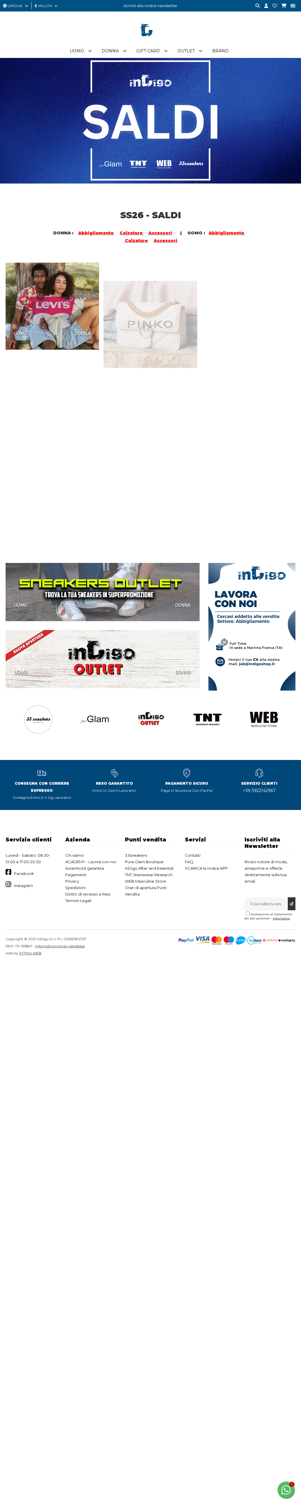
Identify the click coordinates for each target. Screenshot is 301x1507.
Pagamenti (75, 874)
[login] (264, 6)
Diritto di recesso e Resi (87, 894)
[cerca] (255, 6)
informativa (281, 918)
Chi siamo (74, 855)
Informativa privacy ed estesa (60, 946)
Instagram (23, 885)
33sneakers (136, 855)
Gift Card (148, 51)
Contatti (192, 855)
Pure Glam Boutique (144, 861)
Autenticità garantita (84, 868)
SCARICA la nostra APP (206, 868)
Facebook (24, 873)
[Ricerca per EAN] (290, 6)
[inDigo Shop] (150, 41)
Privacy (72, 881)
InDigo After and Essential (149, 868)
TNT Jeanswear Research (149, 874)
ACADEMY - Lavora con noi (90, 861)
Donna (110, 51)
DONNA (82, 333)
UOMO (20, 333)
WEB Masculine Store (145, 881)
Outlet (186, 51)
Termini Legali (78, 900)
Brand (220, 51)
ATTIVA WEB (30, 953)
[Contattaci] (272, 6)
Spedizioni (75, 887)
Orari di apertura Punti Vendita (146, 890)
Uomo (77, 51)
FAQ (189, 861)
